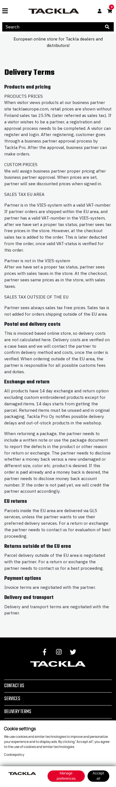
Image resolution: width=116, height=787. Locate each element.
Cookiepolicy (14, 754)
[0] (110, 11)
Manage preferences (66, 776)
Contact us (14, 686)
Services (12, 699)
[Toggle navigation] (7, 11)
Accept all (98, 776)
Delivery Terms (17, 712)
